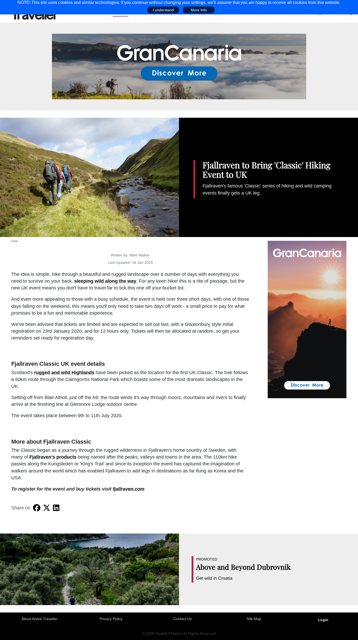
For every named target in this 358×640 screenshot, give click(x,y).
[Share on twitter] (46, 508)
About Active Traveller (39, 619)
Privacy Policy (111, 619)
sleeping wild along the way (105, 281)
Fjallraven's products (53, 457)
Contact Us (182, 619)
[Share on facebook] (36, 508)
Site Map (254, 619)
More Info (199, 10)
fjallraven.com (128, 489)
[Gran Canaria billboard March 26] (179, 66)
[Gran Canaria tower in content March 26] (307, 319)
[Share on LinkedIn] (56, 508)
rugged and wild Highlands (64, 372)
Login (323, 620)
